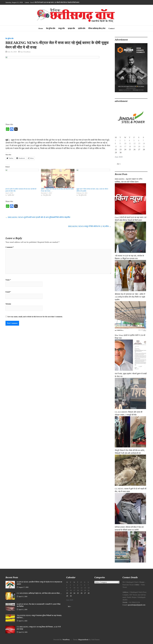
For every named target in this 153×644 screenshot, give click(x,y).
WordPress (66, 640)
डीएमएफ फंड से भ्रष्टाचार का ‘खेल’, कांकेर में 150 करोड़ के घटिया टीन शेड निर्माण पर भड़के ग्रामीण (130, 297)
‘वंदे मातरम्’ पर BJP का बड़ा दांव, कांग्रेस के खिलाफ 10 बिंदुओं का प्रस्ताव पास (51, 2)
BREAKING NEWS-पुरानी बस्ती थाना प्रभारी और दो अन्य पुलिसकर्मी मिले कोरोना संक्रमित (38, 217)
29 (116, 152)
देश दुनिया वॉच (50, 28)
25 (130, 149)
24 (125, 149)
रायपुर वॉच (61, 28)
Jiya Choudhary (25, 52)
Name (8, 280)
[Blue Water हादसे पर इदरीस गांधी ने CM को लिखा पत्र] (131, 355)
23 (120, 149)
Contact (111, 28)
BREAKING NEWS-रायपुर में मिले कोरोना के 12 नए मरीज (89, 226)
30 (120, 152)
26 (134, 149)
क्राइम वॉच (71, 28)
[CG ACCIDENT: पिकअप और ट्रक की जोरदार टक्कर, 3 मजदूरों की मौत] (131, 431)
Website (8, 304)
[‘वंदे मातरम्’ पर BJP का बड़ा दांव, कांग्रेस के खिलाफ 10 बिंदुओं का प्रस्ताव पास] (131, 275)
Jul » (119, 164)
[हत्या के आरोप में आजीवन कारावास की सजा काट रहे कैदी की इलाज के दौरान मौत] (22, 178)
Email (8, 292)
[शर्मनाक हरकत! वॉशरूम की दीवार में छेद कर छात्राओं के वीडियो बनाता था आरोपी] (131, 546)
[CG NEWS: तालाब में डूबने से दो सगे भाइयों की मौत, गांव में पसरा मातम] (131, 508)
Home (40, 28)
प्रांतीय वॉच (81, 28)
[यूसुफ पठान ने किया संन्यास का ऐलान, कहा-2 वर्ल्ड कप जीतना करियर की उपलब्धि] (93, 178)
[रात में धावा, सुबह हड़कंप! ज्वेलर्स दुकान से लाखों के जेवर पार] (131, 393)
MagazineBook (83, 640)
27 (139, 149)
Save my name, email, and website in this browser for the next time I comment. (35, 317)
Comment (10, 247)
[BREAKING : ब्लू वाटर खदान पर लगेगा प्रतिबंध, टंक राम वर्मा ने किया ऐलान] (131, 198)
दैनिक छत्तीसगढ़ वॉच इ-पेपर (96, 28)
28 (144, 149)
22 (116, 149)
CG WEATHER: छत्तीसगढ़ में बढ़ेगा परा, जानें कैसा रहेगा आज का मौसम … (39, 593)
